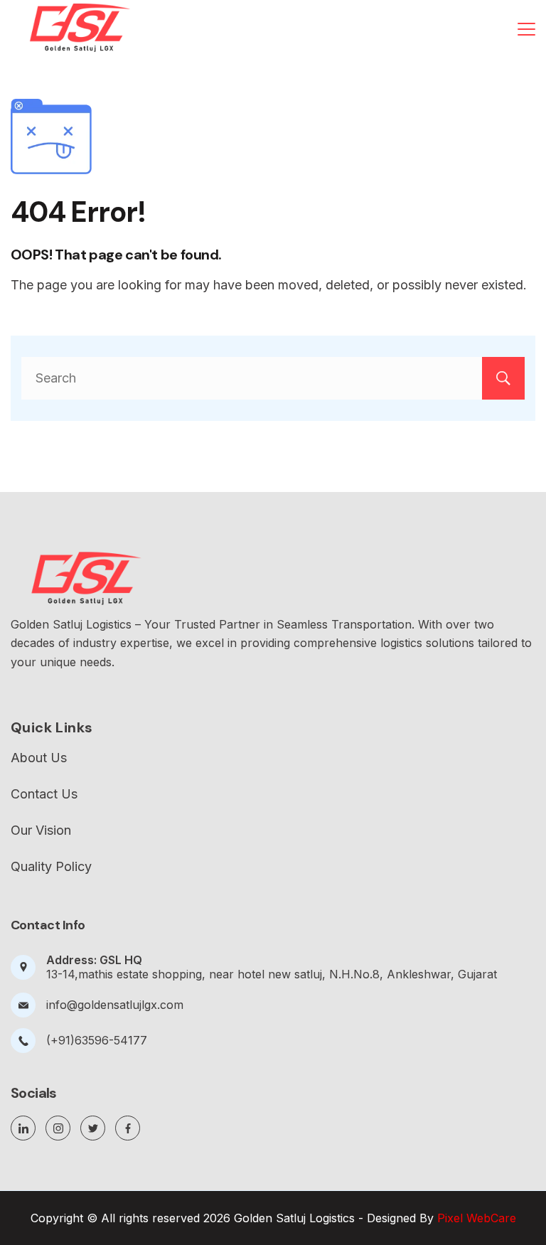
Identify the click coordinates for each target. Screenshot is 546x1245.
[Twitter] (92, 1128)
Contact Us (44, 794)
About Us (39, 758)
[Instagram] (58, 1128)
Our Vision (41, 830)
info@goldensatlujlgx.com (114, 1005)
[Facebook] (127, 1128)
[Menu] (526, 29)
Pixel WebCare (476, 1218)
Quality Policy (51, 866)
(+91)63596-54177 (96, 1040)
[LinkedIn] (23, 1128)
